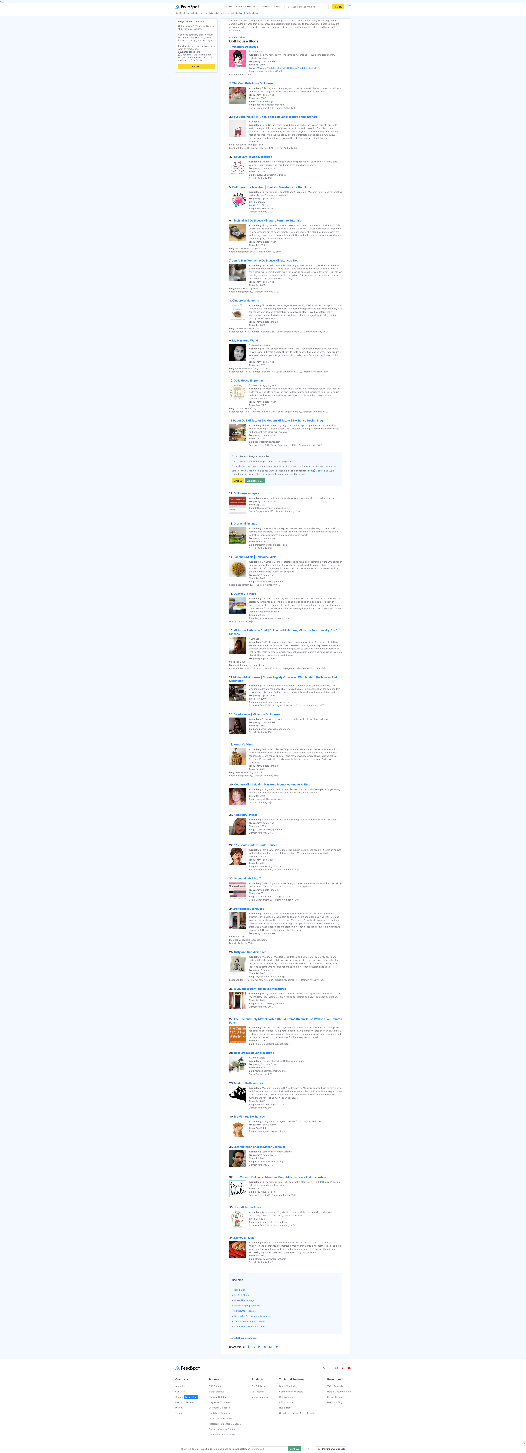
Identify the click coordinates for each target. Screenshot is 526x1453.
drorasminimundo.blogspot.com (271, 544)
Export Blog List (255, 480)
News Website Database (221, 1418)
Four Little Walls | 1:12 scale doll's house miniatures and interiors (275, 116)
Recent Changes (335, 1397)
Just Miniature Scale (247, 1207)
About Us (180, 1386)
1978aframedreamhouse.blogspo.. (272, 1043)
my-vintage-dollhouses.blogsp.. (271, 1131)
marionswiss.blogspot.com (268, 866)
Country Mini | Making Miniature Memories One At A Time (272, 784)
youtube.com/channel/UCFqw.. (270, 1070)
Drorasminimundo (245, 523)
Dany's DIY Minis (245, 593)
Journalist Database (219, 1407)
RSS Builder (285, 1407)
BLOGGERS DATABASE (247, 6)
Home (229, 6)
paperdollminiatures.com (267, 441)
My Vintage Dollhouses (249, 1116)
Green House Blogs (244, 1300)
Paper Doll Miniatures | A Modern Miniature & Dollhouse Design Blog (278, 420)
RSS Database (216, 1386)
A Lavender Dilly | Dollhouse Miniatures (260, 988)
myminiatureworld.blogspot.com (251, 368)
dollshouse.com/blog (245, 408)
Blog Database (216, 1391)
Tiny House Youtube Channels (249, 1321)
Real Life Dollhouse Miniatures (254, 1053)
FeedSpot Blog (334, 1402)
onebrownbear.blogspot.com (269, 1104)
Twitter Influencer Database (223, 1429)
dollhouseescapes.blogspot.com (271, 508)
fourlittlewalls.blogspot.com (249, 144)
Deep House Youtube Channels (250, 1326)
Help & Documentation (339, 1391)
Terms (178, 1413)
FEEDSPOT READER (271, 6)
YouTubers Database (219, 1413)
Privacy (179, 1407)
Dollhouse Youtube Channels (302, 68)
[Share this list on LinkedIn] (259, 1346)
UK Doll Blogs (241, 1295)
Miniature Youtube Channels (271, 68)
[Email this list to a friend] (270, 1346)
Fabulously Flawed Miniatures (252, 156)
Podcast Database (218, 1397)
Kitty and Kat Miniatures (250, 952)
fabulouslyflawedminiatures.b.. (270, 174)
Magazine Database (219, 1402)
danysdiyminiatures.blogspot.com (272, 618)
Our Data (180, 1391)
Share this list (237, 1346)
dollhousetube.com (264, 208)
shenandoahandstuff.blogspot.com (272, 896)
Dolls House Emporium (249, 380)
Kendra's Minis (243, 744)
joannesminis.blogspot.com (269, 581)
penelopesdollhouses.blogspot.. (251, 939)
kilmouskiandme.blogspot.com (270, 1259)
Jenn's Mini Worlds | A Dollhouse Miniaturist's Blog (265, 260)
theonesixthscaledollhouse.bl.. (270, 104)
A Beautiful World (245, 814)
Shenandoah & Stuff (247, 878)
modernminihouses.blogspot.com (272, 702)
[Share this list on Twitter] (254, 1346)
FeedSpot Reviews (184, 1402)
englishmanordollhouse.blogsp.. (271, 1161)
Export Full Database (248, 13)
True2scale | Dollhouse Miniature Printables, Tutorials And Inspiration (280, 1177)
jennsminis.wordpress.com (248, 288)
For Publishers (259, 1386)
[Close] (524, 1443)
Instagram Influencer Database (225, 1423)
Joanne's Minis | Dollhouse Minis (255, 557)
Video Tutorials (335, 1386)
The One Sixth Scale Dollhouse (252, 83)
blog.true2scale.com (265, 1191)
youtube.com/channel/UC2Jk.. (270, 71)
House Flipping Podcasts (247, 1305)
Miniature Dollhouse (245, 46)
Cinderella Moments (245, 300)
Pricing (338, 6)
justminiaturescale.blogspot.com (271, 1222)
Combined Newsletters (291, 1391)
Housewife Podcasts (245, 1310)
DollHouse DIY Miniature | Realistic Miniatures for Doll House (272, 187)
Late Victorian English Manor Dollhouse (260, 1146)
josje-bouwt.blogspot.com (268, 829)
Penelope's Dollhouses (249, 908)
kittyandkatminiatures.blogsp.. (270, 976)
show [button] (243, 37)
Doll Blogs (262, 205)
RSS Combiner (286, 1402)
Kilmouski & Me (244, 1237)
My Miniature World (245, 340)
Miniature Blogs (265, 101)
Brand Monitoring (288, 1386)
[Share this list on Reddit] (265, 1346)
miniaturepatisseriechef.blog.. (250, 665)
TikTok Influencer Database (223, 1434)
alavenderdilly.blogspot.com (269, 1003)
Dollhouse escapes (246, 493)
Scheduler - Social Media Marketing (297, 1413)
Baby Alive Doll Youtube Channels (252, 1316)
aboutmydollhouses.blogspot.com (272, 729)
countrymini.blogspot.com (268, 799)
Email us (238, 480)
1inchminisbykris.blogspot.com (250, 248)
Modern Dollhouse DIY (249, 1083)
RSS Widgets (286, 1397)
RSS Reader (258, 1391)
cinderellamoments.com (247, 328)
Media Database (260, 1397)
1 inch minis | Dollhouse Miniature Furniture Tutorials (266, 220)
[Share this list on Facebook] (248, 1346)
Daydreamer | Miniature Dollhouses (257, 714)
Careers (186, 1397)
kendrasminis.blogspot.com (249, 772)
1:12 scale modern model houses (255, 845)
